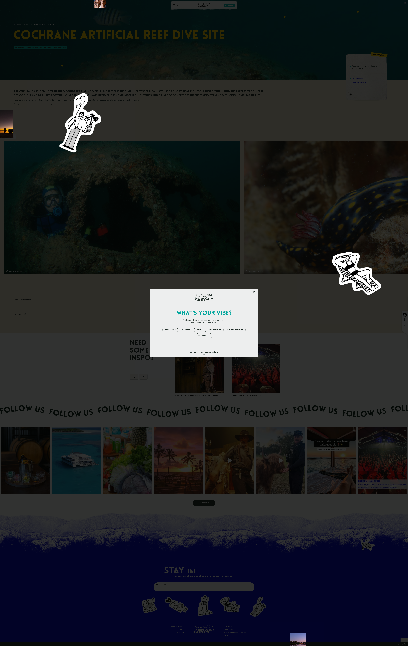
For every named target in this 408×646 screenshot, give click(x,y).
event (199, 330)
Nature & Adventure (235, 330)
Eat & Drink (186, 330)
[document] (204, 323)
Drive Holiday (170, 330)
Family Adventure (214, 330)
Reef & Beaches (204, 335)
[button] (405, 3)
